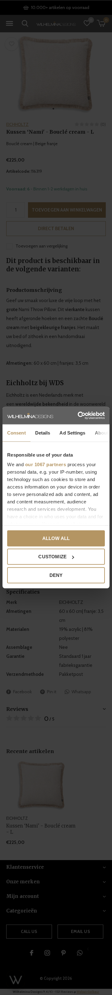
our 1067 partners (45, 464)
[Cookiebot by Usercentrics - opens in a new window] (79, 416)
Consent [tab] (16, 432)
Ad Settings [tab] (72, 432)
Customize (52, 556)
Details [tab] (42, 432)
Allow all (56, 538)
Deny (56, 575)
